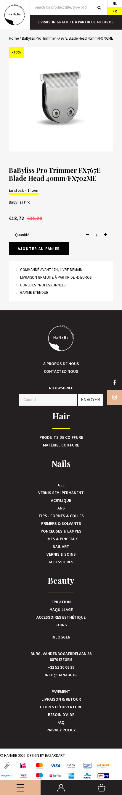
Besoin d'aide (61, 714)
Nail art (61, 546)
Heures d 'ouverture (61, 706)
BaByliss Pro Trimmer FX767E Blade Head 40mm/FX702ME (67, 38)
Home (14, 38)
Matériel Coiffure (61, 445)
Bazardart (55, 755)
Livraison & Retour (61, 699)
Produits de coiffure (61, 437)
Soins (61, 625)
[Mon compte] (61, 787)
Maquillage (61, 609)
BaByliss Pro (20, 202)
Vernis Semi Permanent (61, 492)
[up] (105, 235)
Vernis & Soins (61, 554)
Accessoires (61, 562)
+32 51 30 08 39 (61, 667)
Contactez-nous (61, 371)
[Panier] (101, 787)
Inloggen (61, 637)
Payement (61, 691)
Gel (61, 485)
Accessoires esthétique (61, 617)
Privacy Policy (61, 730)
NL (115, 3)
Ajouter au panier (39, 248)
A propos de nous (61, 363)
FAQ (61, 722)
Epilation (61, 601)
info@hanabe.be (61, 675)
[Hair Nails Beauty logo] (15, 15)
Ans (61, 508)
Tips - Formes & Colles (61, 515)
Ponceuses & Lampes (61, 531)
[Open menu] (20, 787)
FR (115, 11)
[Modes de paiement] (7, 765)
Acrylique (61, 500)
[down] (87, 235)
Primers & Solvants (61, 523)
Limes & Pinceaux (61, 538)
